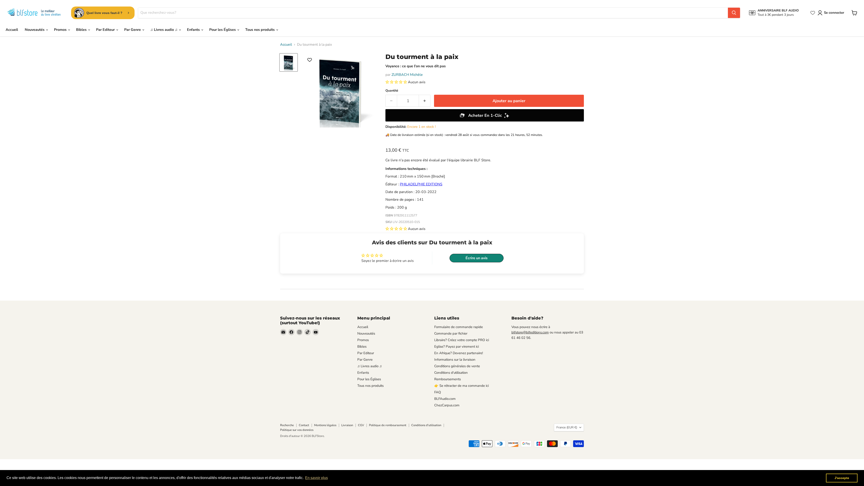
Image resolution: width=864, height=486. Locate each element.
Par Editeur (106, 29)
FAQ (437, 392)
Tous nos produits (260, 29)
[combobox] (433, 13)
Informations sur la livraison (454, 359)
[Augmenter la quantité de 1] (424, 101)
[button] (396, 82)
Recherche (287, 425)
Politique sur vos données (296, 430)
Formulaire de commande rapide (458, 327)
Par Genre (133, 29)
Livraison (347, 425)
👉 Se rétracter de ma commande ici (461, 385)
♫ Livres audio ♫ (164, 29)
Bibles (82, 29)
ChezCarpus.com (446, 405)
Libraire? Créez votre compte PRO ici (461, 340)
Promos (61, 29)
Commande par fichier (450, 333)
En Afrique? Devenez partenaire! (458, 353)
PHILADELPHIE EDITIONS (421, 184)
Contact (304, 425)
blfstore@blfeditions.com (530, 332)
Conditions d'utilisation (451, 372)
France (566, 427)
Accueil (12, 29)
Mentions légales (325, 425)
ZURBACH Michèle (407, 74)
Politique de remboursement (387, 425)
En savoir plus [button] (316, 478)
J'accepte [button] (842, 478)
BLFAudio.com (445, 398)
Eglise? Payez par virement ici (456, 346)
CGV (361, 425)
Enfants (194, 29)
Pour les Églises (223, 29)
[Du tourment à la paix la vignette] (288, 62)
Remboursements (447, 379)
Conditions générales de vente (457, 366)
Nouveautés (35, 29)
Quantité (391, 90)
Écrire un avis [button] (477, 258)
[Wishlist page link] (812, 13)
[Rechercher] (734, 13)
